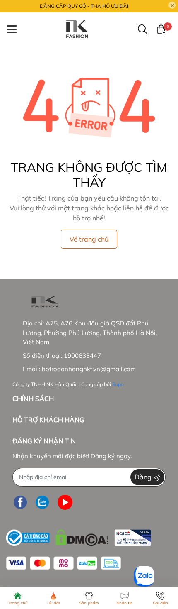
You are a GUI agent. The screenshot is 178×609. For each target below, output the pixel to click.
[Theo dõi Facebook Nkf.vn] (20, 502)
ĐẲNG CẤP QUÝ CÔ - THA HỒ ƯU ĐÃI (84, 6)
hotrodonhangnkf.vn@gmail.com (89, 369)
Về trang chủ (89, 239)
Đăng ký (147, 477)
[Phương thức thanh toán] (63, 563)
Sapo (118, 384)
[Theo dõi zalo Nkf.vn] (42, 502)
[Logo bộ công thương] (78, 535)
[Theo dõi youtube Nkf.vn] (65, 502)
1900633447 (82, 356)
